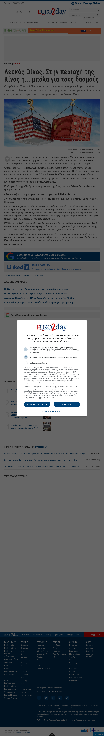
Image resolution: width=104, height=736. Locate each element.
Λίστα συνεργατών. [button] (52, 383)
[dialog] (52, 368)
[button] (52, 363)
